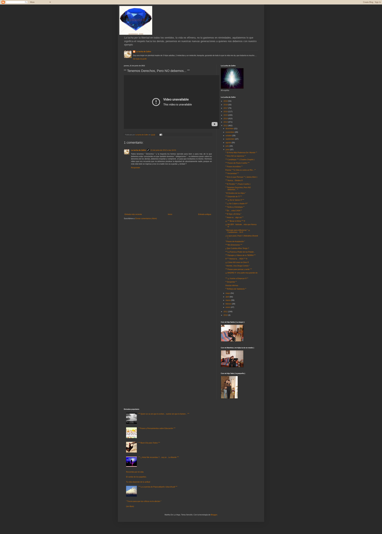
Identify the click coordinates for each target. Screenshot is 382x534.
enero (228, 307)
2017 (226, 108)
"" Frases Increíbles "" (233, 167)
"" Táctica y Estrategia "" (234, 207)
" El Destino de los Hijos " (235, 193)
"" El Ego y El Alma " (233, 214)
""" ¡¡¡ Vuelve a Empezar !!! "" (236, 278)
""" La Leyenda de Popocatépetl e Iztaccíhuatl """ (157, 487)
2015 (226, 115)
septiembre (230, 139)
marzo (228, 300)
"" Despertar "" (231, 282)
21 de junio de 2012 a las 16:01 (163, 150)
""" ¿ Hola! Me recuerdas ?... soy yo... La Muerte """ (158, 457)
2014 (226, 119)
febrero (229, 304)
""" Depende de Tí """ (233, 197)
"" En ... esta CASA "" (233, 211)
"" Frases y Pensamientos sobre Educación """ (156, 428)
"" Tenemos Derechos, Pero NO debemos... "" (238, 188)
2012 (226, 126)
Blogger (214, 515)
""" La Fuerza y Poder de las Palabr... (240, 252)
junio (228, 150)
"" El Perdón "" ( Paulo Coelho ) (237, 184)
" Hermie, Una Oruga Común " (237, 266)
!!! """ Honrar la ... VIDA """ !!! (236, 259)
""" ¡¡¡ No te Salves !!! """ (234, 200)
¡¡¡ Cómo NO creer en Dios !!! (237, 262)
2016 (226, 112)
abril (228, 297)
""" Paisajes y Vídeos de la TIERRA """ (240, 255)
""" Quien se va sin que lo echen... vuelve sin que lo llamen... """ (163, 414)
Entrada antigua (204, 214)
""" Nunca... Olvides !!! (234, 180)
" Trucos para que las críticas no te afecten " (143, 501)
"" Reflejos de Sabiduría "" (235, 289)
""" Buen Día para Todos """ (149, 443)
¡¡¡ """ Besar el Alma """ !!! (235, 221)
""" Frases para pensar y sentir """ (238, 269)
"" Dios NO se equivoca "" (235, 156)
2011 (226, 312)
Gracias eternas (231, 285)
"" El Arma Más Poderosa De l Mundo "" (241, 153)
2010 (226, 315)
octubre (229, 136)
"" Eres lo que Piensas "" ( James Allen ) (241, 177)
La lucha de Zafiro (143, 52)
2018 (226, 105)
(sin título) (130, 506)
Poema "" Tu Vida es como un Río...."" (240, 170)
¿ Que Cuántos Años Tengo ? (237, 248)
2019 (226, 101)
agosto (229, 143)
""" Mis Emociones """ (233, 245)
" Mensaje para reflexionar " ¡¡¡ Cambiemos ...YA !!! (237, 231)
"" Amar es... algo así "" (234, 217)
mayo (228, 293)
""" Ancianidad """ (232, 173)
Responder (135, 168)
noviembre (230, 132)
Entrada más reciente (133, 214)
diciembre (230, 129)
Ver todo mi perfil (140, 59)
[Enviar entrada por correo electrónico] (161, 135)
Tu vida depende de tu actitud (138, 482)
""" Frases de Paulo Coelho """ (237, 163)
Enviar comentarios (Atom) (146, 218)
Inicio (170, 214)
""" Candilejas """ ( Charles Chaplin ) (239, 160)
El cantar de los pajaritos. (136, 477)
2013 (226, 122)
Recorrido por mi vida (135, 472)
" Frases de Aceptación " (235, 241)
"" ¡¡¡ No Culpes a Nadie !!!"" (236, 204)
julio (227, 146)
